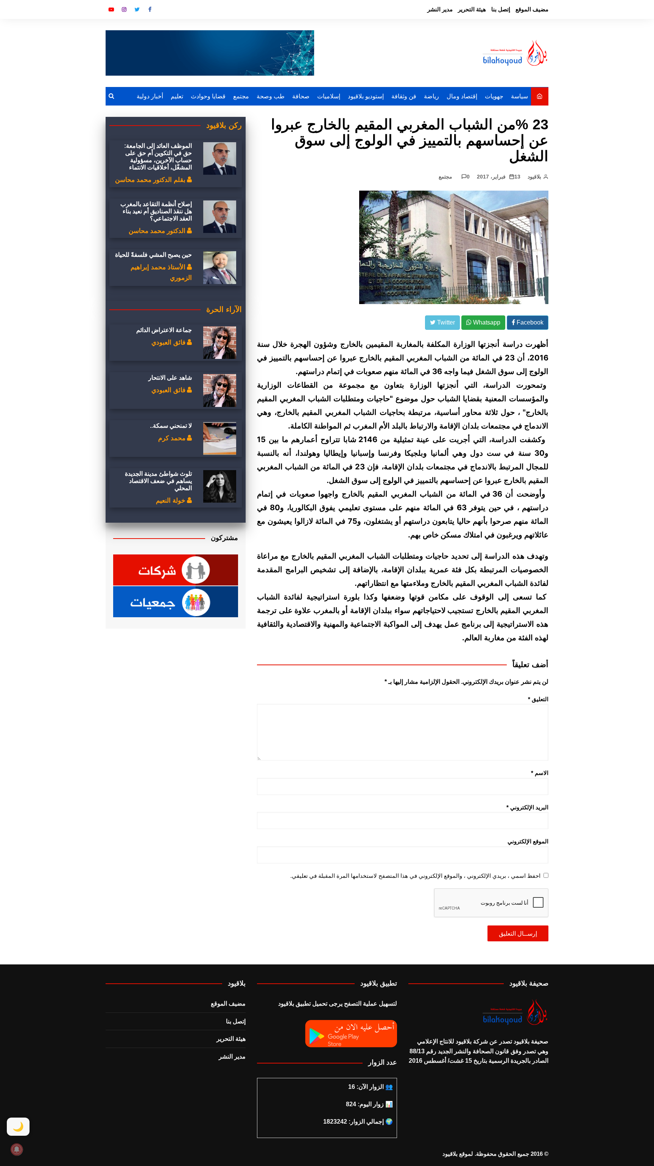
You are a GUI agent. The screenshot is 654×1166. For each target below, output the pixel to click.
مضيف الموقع (531, 9)
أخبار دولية (150, 96)
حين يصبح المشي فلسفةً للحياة (153, 255)
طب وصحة (271, 96)
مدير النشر (440, 9)
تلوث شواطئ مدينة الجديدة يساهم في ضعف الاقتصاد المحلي (158, 480)
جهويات (494, 96)
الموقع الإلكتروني (528, 841)
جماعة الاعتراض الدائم (164, 330)
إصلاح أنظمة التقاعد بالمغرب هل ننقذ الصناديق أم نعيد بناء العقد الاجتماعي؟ (156, 211)
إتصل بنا (500, 9)
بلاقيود (534, 177)
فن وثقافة (403, 96)
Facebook (150, 9)
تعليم (177, 96)
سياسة (519, 96)
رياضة (431, 96)
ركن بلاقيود (224, 125)
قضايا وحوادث (208, 96)
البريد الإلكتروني (527, 807)
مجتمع (241, 96)
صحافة (301, 96)
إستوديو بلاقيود (366, 96)
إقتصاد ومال (462, 96)
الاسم (539, 773)
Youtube (111, 9)
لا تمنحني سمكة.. (171, 425)
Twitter (137, 9)
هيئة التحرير (472, 9)
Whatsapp (486, 322)
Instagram (124, 9)
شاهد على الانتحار (170, 377)
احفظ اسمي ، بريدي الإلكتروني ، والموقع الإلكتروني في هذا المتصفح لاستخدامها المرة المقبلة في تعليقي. (415, 876)
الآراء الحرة (224, 309)
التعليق (538, 699)
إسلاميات (328, 96)
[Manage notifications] (17, 1149)
